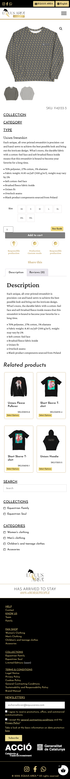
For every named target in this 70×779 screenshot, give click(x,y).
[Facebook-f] (7, 4)
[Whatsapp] (10, 4)
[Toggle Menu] (64, 13)
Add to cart (35, 235)
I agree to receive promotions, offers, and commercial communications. (35, 713)
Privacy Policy (12, 723)
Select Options (13, 415)
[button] (61, 29)
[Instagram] (3, 4)
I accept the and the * (33, 721)
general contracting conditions (37, 720)
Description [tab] (16, 272)
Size (10, 208)
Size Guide (57, 229)
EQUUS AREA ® (29, 776)
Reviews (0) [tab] (37, 272)
